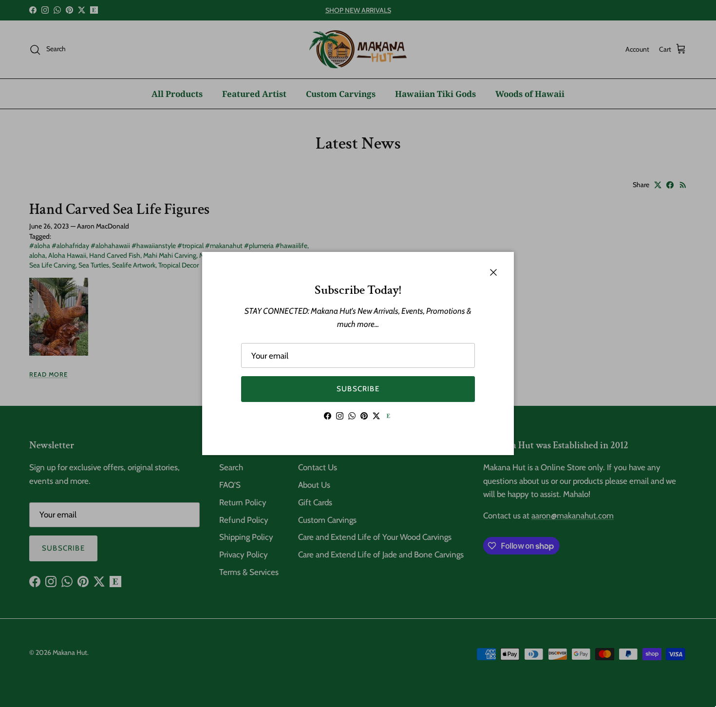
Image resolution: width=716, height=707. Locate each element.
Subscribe (358, 388)
